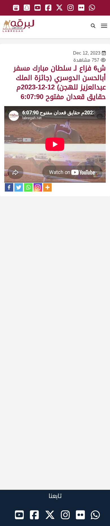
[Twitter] (18, 187)
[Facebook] (9, 187)
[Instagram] (38, 187)
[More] (47, 187)
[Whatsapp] (28, 187)
